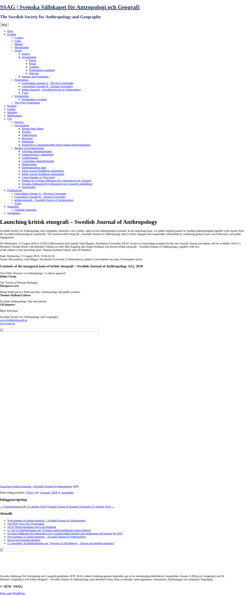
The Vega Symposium (27, 102)
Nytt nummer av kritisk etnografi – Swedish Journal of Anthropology (46, 520)
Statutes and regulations (35, 76)
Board (32, 63)
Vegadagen (13, 213)
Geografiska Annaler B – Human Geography (47, 86)
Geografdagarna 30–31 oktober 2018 (23, 506)
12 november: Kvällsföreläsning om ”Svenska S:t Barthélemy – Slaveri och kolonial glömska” (61, 543)
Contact (18, 37)
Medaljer (12, 112)
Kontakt (11, 105)
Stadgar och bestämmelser (29, 148)
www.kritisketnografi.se (13, 320)
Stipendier (13, 206)
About (18, 50)
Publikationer (14, 190)
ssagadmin (67, 492)
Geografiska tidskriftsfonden (38, 161)
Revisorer (27, 138)
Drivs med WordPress (12, 593)
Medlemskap (14, 115)
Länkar (11, 109)
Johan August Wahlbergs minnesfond (43, 174)
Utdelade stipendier (25, 209)
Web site (34, 73)
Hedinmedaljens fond (34, 167)
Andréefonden (30, 157)
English (11, 34)
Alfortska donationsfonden (37, 151)
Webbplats (28, 141)
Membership (21, 47)
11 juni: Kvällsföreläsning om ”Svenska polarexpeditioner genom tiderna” (49, 530)
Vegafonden (28, 187)
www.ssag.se (7, 323)
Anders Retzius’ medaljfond (38, 154)
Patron (32, 60)
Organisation (29, 57)
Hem (10, 31)
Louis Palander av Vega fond (38, 177)
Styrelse (26, 131)
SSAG (30, 492)
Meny (4, 24)
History (26, 53)
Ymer (25, 92)
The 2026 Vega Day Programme (25, 523)
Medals (18, 44)
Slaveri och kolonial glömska (23, 540)
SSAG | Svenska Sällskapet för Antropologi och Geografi (70, 7)
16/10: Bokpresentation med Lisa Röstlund (31, 527)
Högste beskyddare (33, 128)
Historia (19, 122)
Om (9, 118)
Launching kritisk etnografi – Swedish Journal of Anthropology (36, 486)
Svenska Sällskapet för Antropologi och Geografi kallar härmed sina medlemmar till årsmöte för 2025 (65, 533)
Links (17, 40)
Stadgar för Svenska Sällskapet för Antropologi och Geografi (56, 180)
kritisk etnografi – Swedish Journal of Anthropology (51, 89)
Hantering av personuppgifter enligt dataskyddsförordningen (56, 144)
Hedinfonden (29, 164)
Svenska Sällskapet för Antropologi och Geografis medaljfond (57, 183)
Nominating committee (42, 70)
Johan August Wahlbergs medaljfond (43, 170)
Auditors (34, 66)
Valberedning (29, 135)
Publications (21, 79)
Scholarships (21, 96)
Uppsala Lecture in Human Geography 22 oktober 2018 (80, 506)
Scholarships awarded (34, 99)
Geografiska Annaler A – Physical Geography (48, 83)
